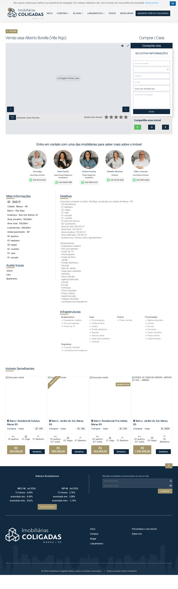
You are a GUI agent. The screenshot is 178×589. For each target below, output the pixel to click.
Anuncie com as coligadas (152, 13)
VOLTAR (12, 31)
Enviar (151, 111)
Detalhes (37, 452)
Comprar (94, 534)
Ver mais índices (47, 507)
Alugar (93, 538)
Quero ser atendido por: (145, 89)
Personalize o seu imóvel (144, 529)
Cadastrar (165, 491)
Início (92, 529)
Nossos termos (151, 3)
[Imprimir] (151, 127)
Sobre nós (137, 534)
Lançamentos (96, 543)
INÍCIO (50, 13)
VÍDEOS (112, 13)
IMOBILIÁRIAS (127, 13)
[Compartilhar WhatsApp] (137, 127)
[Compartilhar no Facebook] (165, 127)
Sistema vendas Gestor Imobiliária (122, 571)
